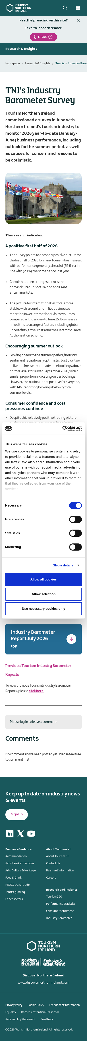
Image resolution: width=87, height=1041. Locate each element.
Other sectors (14, 899)
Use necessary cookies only (43, 608)
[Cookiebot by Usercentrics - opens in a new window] (62, 428)
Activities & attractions (19, 863)
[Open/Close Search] (65, 7)
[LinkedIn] (9, 833)
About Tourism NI (57, 856)
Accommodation (16, 856)
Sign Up (17, 814)
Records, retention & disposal (40, 1012)
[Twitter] (20, 833)
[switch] (75, 519)
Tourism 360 (54, 896)
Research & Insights (37, 63)
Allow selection (44, 594)
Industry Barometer (59, 918)
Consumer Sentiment (60, 911)
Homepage (12, 63)
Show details (63, 565)
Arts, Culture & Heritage (20, 870)
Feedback (47, 1019)
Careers (51, 877)
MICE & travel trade (17, 884)
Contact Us (53, 863)
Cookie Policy (36, 1005)
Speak (42, 37)
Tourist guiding (15, 892)
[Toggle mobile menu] (77, 8)
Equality (10, 1012)
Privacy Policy (13, 1005)
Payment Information (60, 870)
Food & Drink (13, 877)
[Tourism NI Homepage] (18, 8)
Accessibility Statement (20, 1019)
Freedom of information (64, 1005)
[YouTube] (31, 833)
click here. (36, 691)
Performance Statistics (60, 903)
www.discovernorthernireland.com (43, 982)
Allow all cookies (43, 579)
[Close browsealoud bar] (78, 20)
